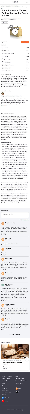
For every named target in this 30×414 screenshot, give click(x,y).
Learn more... (4, 105)
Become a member (20, 378)
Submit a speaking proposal (6, 393)
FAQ (3, 385)
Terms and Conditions (21, 380)
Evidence (18, 360)
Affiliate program (6, 390)
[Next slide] (27, 359)
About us (18, 376)
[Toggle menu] (3, 2)
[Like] (5, 234)
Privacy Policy (19, 383)
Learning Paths (5, 380)
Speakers (4, 383)
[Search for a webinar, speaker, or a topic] (27, 2)
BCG (2, 8)
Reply (2, 234)
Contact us (4, 388)
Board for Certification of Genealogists (12, 6)
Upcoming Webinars (7, 376)
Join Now (25, 41)
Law (16, 5)
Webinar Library (6, 378)
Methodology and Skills (7, 5)
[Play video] (15, 32)
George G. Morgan (7, 366)
